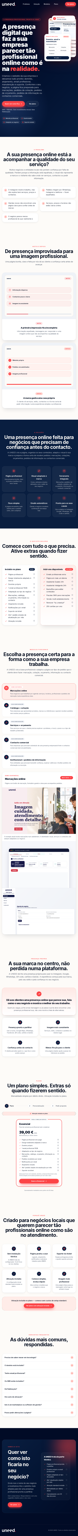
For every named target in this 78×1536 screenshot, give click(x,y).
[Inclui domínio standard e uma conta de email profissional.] (66, 1469)
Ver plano (70, 4)
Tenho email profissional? (39, 1373)
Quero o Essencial (37, 1181)
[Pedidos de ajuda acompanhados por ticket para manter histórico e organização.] (34, 611)
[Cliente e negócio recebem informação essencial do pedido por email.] (58, 1161)
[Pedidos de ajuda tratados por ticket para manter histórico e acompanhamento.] (58, 1170)
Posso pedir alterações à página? (39, 1412)
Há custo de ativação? (39, 1397)
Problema (26, 4)
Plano (56, 4)
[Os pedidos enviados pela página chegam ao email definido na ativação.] (34, 607)
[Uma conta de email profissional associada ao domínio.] (34, 587)
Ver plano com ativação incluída (37, 1306)
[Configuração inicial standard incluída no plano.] (34, 620)
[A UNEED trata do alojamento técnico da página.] (34, 603)
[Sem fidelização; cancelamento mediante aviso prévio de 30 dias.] (66, 1494)
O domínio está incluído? (39, 1365)
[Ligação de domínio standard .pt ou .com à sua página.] (58, 1145)
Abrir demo (65, 777)
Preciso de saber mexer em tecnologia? (39, 1357)
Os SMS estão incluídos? (39, 1381)
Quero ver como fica (12, 104)
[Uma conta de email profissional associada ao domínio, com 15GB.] (58, 1148)
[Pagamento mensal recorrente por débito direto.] (66, 1488)
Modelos (47, 4)
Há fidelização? (39, 1389)
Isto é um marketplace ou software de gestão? (39, 1405)
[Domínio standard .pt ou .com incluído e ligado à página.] (34, 584)
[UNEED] (9, 4)
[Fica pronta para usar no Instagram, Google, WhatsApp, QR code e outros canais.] (66, 1464)
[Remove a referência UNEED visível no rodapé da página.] (72, 602)
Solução (37, 4)
